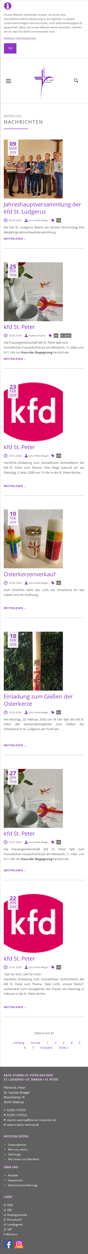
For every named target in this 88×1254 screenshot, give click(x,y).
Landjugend (15, 1224)
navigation (8, 81)
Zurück (35, 1043)
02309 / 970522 (16, 1115)
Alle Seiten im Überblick (23, 1159)
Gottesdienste (16, 1145)
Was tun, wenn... (18, 1149)
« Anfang (18, 1043)
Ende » (63, 1047)
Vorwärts (46, 1047)
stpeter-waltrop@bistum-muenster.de (31, 1120)
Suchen (76, 80)
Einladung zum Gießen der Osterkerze (38, 699)
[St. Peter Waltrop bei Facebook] (8, 1244)
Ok (10, 48)
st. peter (66, 335)
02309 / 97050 (16, 1110)
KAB (10, 1205)
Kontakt (12, 1175)
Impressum (15, 1180)
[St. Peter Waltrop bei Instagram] (19, 1244)
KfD (9, 1210)
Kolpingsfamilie (17, 1215)
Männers (12, 1234)
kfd (58, 220)
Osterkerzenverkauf (29, 574)
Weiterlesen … (15, 238)
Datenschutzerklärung (22, 1185)
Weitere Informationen (20, 38)
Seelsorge (14, 1154)
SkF (9, 1229)
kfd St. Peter (19, 327)
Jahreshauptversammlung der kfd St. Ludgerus (42, 207)
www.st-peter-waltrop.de (22, 1125)
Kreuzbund (14, 1220)
